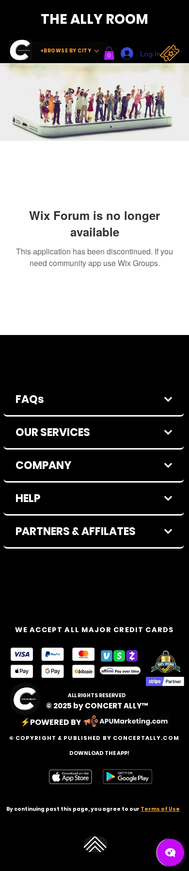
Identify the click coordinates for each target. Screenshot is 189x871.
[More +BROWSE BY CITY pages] (96, 51)
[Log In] (123, 53)
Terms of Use (160, 809)
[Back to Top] (96, 845)
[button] (109, 53)
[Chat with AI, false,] (170, 852)
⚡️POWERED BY (50, 722)
